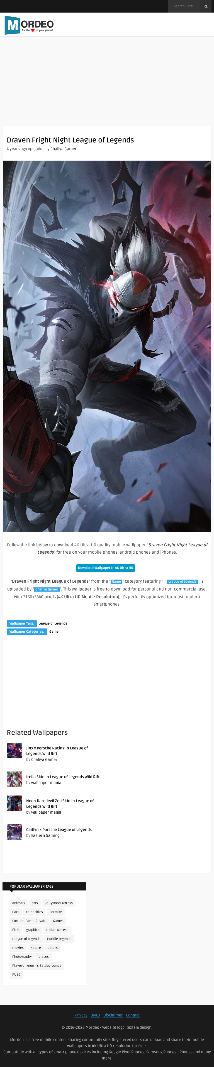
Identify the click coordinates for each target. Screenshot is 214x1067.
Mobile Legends (59, 939)
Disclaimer (113, 1015)
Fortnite (56, 912)
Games (58, 921)
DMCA (95, 1015)
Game (116, 582)
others (53, 948)
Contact (133, 1015)
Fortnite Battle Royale (29, 921)
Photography (22, 957)
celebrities (34, 912)
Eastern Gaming (45, 835)
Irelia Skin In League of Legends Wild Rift (62, 777)
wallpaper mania (46, 782)
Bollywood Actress (59, 903)
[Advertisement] (107, 86)
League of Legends (182, 582)
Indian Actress (57, 930)
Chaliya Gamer (63, 149)
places (43, 957)
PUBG (16, 975)
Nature (35, 948)
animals (18, 903)
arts (35, 903)
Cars (15, 912)
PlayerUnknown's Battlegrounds (36, 966)
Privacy (80, 1015)
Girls (16, 930)
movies (18, 948)
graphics (33, 930)
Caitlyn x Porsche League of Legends (59, 829)
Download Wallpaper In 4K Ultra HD (105, 568)
